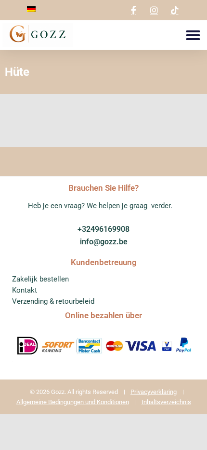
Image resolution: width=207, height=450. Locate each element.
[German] (31, 9)
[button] (193, 35)
